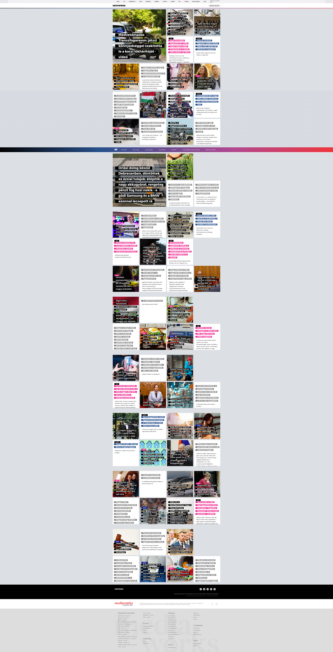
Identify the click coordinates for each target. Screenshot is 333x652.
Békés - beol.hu (122, 620)
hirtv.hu (145, 630)
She (179, 1)
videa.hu (195, 632)
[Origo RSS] (215, 589)
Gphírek (173, 1)
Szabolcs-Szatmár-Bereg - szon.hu (127, 644)
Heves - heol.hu (122, 634)
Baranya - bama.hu (123, 618)
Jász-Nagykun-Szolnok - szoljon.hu (127, 636)
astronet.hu (171, 615)
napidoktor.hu (172, 626)
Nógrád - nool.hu (122, 640)
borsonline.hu (172, 647)
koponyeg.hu (196, 630)
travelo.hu (171, 630)
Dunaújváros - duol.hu (124, 626)
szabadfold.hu (147, 628)
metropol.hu (196, 615)
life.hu (195, 617)
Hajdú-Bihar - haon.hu (124, 632)
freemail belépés (214, 5)
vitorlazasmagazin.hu (174, 634)
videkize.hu (171, 636)
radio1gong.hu (197, 643)
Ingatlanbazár (196, 1)
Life (124, 1)
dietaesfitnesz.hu (173, 632)
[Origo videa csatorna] (211, 589)
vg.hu (144, 641)
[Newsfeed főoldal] (119, 589)
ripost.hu (195, 613)
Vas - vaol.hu (146, 613)
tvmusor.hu (171, 638)
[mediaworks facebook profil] (212, 604)
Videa (140, 1)
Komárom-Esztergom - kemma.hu (127, 638)
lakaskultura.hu (172, 620)
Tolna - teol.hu (122, 646)
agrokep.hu (146, 643)
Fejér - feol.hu (122, 628)
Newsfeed (148, 1)
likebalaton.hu (172, 624)
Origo (118, 1)
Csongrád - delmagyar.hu (125, 624)
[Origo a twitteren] (204, 589)
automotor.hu (172, 618)
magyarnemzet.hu (148, 626)
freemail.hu (196, 628)
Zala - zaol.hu (147, 617)
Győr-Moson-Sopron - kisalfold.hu (127, 630)
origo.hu (145, 632)
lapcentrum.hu (197, 634)
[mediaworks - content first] (124, 604)
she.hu (195, 619)
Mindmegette (132, 1)
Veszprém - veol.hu (148, 615)
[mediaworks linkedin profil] (216, 604)
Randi (187, 1)
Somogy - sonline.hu (123, 642)
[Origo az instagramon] (208, 589)
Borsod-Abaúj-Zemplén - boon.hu (127, 622)
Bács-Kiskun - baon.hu (124, 615)
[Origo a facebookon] (201, 589)
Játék (205, 1)
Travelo (165, 1)
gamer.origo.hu (172, 622)
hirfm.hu (195, 645)
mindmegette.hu (172, 628)
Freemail (157, 1)
